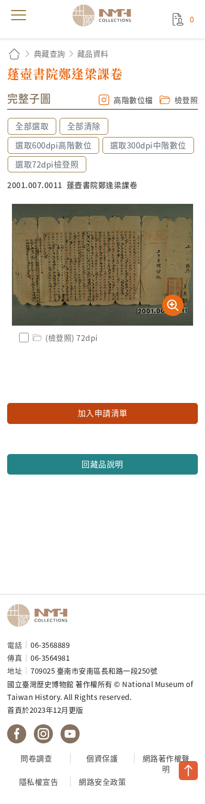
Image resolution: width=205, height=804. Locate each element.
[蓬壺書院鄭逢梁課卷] (102, 265)
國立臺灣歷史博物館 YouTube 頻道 (70, 733)
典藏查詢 (49, 53)
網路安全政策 (102, 781)
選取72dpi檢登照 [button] (47, 164)
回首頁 (14, 53)
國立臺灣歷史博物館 (40, 615)
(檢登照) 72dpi (71, 337)
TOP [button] (188, 770)
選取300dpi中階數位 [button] (148, 145)
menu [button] (18, 15)
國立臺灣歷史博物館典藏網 (104, 15)
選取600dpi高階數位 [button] (53, 145)
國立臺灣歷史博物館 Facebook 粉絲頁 (16, 733)
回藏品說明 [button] (102, 464)
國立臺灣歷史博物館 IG (43, 733)
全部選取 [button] (32, 126)
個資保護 (102, 758)
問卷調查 (36, 758)
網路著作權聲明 (166, 763)
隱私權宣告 (39, 781)
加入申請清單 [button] (103, 413)
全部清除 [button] (84, 126)
